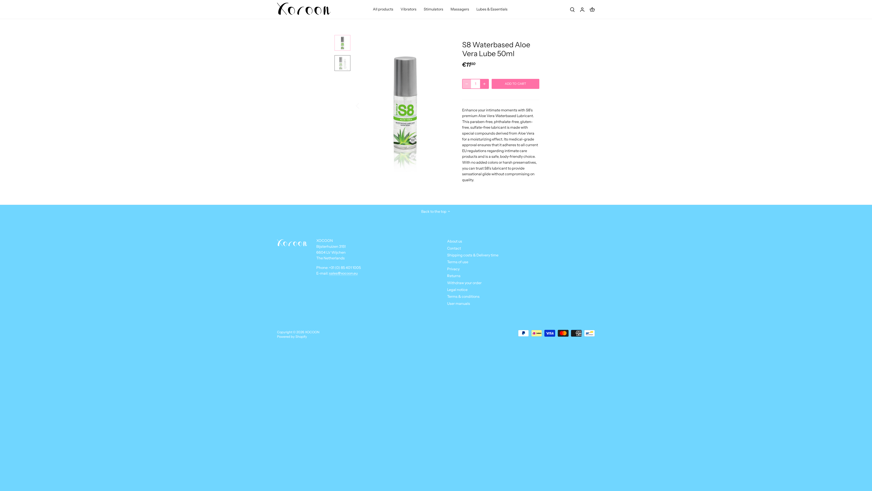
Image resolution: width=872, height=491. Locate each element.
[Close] (857, 419)
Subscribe (840, 460)
